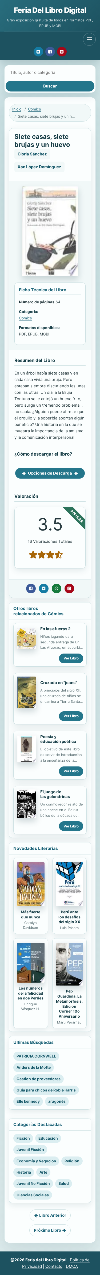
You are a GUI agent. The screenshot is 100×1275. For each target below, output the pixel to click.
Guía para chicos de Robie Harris (46, 1090)
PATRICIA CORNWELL (36, 1056)
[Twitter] (38, 51)
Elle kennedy (28, 1101)
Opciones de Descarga (50, 473)
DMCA (72, 1266)
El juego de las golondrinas (55, 794)
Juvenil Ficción (30, 1149)
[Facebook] (50, 51)
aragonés (57, 1101)
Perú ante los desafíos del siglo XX (69, 917)
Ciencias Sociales (33, 1195)
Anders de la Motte (34, 1067)
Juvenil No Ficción (33, 1183)
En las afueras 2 (55, 628)
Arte (43, 1172)
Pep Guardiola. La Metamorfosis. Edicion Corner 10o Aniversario (69, 1003)
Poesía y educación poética (58, 739)
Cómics (34, 109)
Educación (48, 1138)
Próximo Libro (47, 1230)
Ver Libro (71, 658)
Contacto (53, 1266)
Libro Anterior (52, 1215)
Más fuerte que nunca (30, 914)
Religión (72, 1161)
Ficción (23, 1138)
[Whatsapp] (56, 588)
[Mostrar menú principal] (89, 39)
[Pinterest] (62, 51)
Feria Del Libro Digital (50, 10)
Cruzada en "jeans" (58, 682)
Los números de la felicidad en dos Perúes (30, 993)
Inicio (16, 109)
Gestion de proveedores (39, 1079)
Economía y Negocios (36, 1161)
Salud (63, 1183)
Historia (24, 1172)
